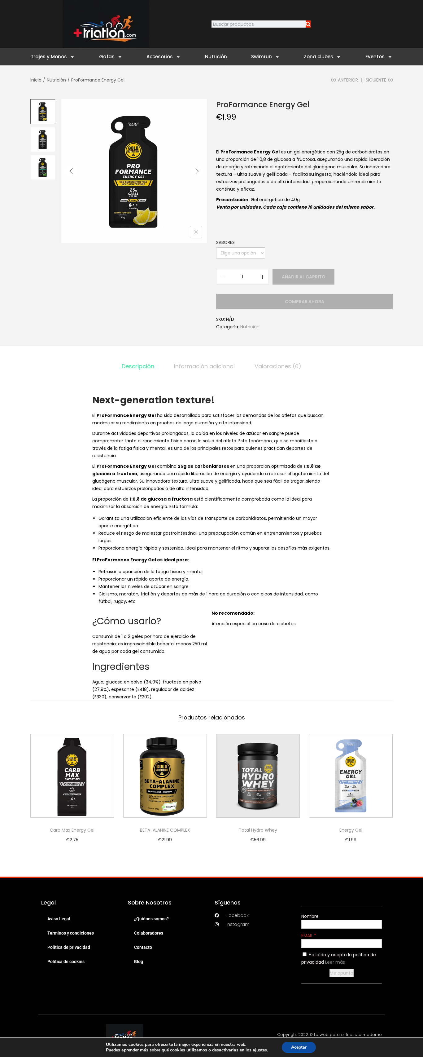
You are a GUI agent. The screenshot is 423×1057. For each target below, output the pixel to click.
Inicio (35, 80)
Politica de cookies (66, 961)
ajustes (260, 1050)
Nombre (310, 916)
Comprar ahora (304, 302)
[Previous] (71, 171)
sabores (225, 242)
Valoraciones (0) (278, 366)
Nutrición (216, 56)
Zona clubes (318, 56)
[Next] (197, 171)
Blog (138, 961)
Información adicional (204, 366)
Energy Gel (350, 830)
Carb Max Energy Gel (72, 830)
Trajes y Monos (49, 56)
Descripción (138, 366)
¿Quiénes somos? (151, 918)
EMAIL (307, 935)
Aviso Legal (58, 918)
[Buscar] (308, 24)
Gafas (107, 56)
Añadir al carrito (303, 277)
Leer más (335, 962)
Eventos (375, 56)
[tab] (138, 366)
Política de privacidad (68, 947)
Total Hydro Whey (258, 830)
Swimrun (261, 56)
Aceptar (299, 1047)
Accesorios (159, 56)
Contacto (143, 947)
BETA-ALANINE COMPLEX (165, 830)
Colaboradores (148, 933)
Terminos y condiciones (70, 933)
